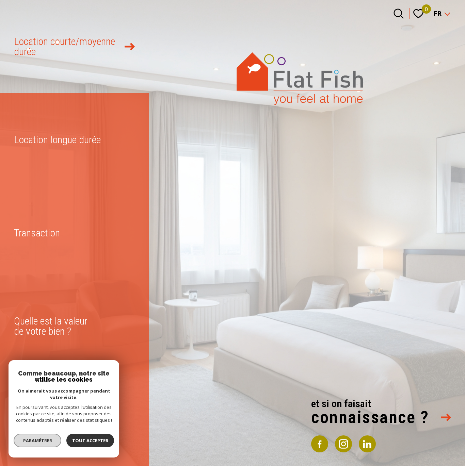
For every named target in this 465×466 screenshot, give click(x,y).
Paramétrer (37, 440)
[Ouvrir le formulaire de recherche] (398, 13)
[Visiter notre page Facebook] (319, 443)
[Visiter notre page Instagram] (343, 443)
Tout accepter (90, 440)
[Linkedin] (367, 443)
